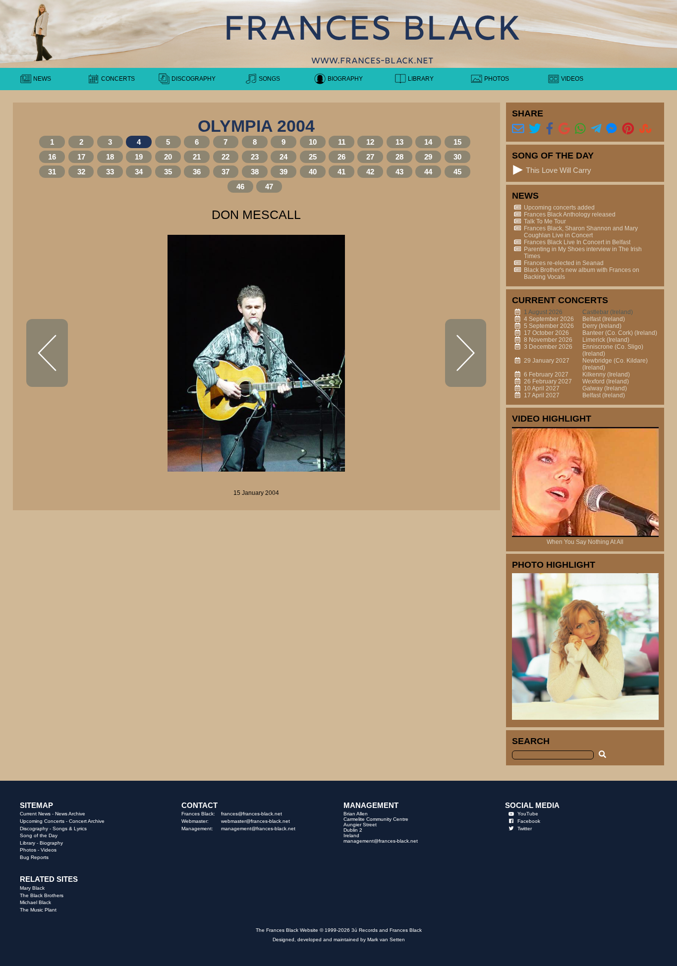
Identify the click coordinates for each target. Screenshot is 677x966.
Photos (28, 850)
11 (341, 142)
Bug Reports (34, 857)
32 (81, 171)
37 (225, 171)
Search (531, 741)
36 (197, 171)
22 (225, 157)
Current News (35, 813)
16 (52, 157)
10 (313, 142)
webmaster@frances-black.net (255, 821)
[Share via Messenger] (611, 128)
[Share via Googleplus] (564, 128)
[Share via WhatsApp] (580, 128)
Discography (34, 828)
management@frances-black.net (258, 828)
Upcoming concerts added (559, 207)
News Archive (70, 813)
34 (139, 171)
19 (139, 157)
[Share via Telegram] (596, 128)
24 (283, 157)
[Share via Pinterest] (628, 128)
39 (283, 171)
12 (370, 142)
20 (168, 157)
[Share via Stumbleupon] (645, 128)
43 (399, 171)
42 (370, 171)
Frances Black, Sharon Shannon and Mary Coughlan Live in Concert (581, 232)
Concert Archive (87, 821)
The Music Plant (38, 909)
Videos (48, 850)
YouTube (527, 813)
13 (399, 142)
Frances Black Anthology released (570, 214)
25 (313, 157)
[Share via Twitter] (535, 128)
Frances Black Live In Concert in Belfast (577, 242)
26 (341, 157)
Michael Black (35, 902)
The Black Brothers (41, 895)
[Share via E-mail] (518, 128)
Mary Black (32, 888)
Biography (51, 843)
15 (457, 142)
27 (370, 157)
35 (168, 171)
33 (110, 171)
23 (255, 157)
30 (457, 157)
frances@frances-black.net (251, 813)
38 (255, 171)
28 (399, 157)
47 (269, 186)
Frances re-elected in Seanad (564, 263)
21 (197, 157)
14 (428, 142)
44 (428, 171)
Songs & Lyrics (70, 828)
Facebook (528, 821)
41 (341, 171)
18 (110, 157)
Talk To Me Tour (545, 221)
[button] (518, 170)
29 (428, 157)
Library (27, 843)
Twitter (524, 828)
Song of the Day (38, 835)
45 (457, 171)
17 (81, 157)
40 (313, 171)
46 (240, 186)
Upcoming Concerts (42, 821)
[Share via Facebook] (549, 128)
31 (52, 171)
